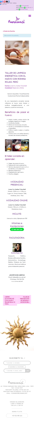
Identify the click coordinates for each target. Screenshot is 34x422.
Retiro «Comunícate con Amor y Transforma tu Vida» (10, 300)
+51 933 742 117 (29, 7)
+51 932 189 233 (24, 9)
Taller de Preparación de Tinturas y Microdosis (24, 299)
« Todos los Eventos (9, 31)
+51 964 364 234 (25, 5)
